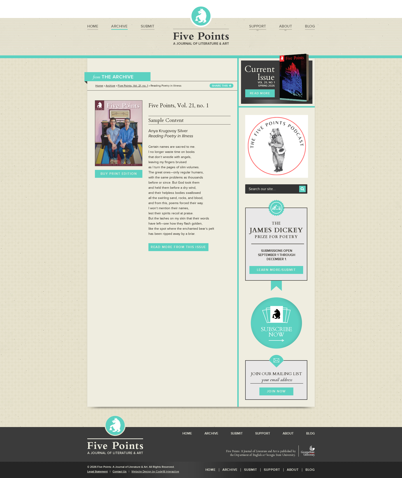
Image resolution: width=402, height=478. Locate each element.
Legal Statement (97, 471)
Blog (310, 26)
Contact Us (120, 471)
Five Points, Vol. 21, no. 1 (133, 86)
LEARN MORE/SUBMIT (276, 270)
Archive (119, 26)
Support (257, 26)
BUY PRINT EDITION (118, 174)
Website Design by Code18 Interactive (155, 471)
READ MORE (260, 93)
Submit (147, 26)
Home (92, 26)
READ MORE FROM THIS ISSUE (178, 247)
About (285, 26)
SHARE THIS (220, 86)
